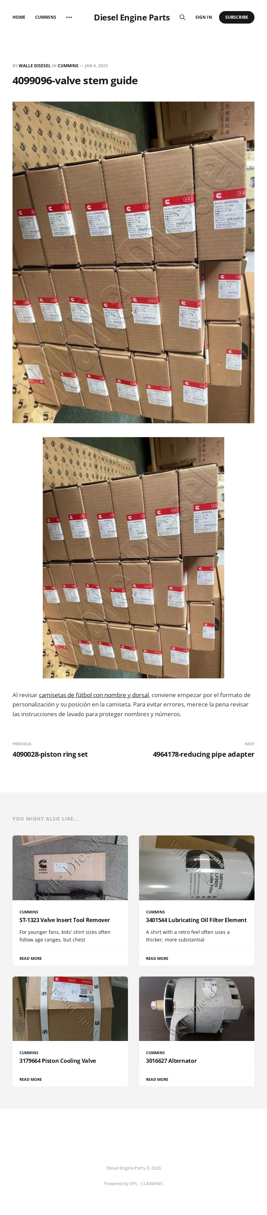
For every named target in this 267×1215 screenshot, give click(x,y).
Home (19, 17)
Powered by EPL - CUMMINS (133, 1183)
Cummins (45, 17)
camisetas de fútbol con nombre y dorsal (94, 695)
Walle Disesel (35, 66)
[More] (69, 17)
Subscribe (237, 17)
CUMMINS (68, 66)
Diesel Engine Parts (132, 17)
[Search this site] (182, 17)
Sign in (203, 17)
